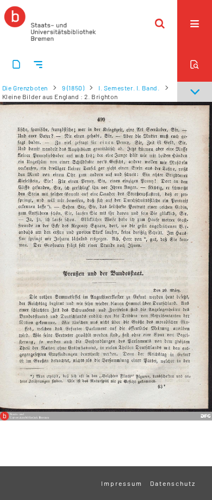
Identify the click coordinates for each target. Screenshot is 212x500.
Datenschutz (173, 483)
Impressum (121, 483)
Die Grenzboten (25, 88)
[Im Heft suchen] (194, 64)
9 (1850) (73, 88)
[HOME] (50, 23)
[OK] (159, 23)
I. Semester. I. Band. (129, 88)
